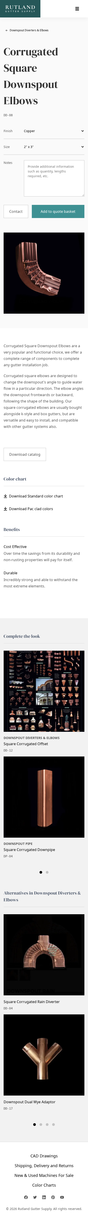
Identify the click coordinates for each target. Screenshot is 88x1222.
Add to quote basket (58, 211)
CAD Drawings (44, 1156)
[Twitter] (35, 1197)
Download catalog (24, 454)
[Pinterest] (53, 1197)
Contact (16, 211)
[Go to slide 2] (47, 872)
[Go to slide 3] (47, 1124)
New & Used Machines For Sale (44, 1175)
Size (7, 147)
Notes (8, 162)
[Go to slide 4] (53, 1124)
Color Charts (44, 1185)
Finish (8, 131)
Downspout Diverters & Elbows (27, 30)
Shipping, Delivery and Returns (44, 1165)
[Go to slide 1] (40, 872)
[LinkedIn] (44, 1197)
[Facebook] (26, 1197)
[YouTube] (62, 1197)
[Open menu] (77, 9)
